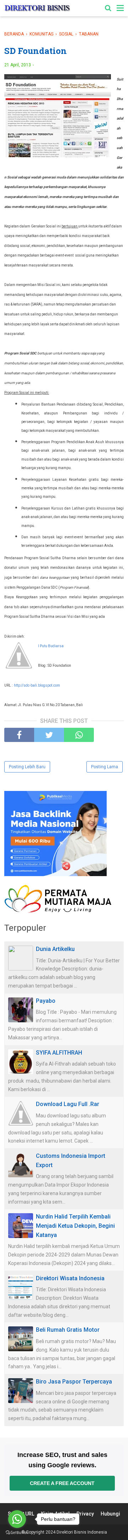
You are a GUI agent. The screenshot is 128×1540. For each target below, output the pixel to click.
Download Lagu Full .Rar (67, 1104)
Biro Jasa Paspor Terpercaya (74, 1381)
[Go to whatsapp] (17, 1519)
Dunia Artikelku (55, 949)
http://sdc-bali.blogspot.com (37, 685)
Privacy (85, 1514)
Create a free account (62, 1483)
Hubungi (110, 1514)
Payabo (45, 1000)
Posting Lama (104, 766)
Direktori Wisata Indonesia (70, 1278)
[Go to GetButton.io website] (17, 1532)
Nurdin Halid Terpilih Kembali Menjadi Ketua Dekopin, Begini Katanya (75, 1225)
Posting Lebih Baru (27, 766)
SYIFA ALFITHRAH (59, 1052)
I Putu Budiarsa (51, 646)
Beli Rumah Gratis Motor (68, 1329)
